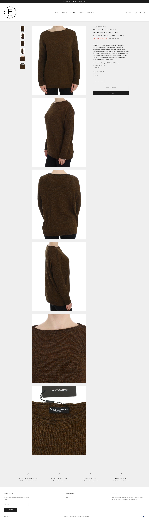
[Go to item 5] (22, 58)
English (128, 12)
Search (67, 497)
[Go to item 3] (22, 44)
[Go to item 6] (22, 66)
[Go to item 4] (22, 51)
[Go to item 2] (22, 36)
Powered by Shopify (82, 516)
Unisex (72, 12)
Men (56, 12)
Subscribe (11, 509)
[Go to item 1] (22, 29)
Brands (81, 12)
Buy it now (111, 93)
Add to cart (111, 87)
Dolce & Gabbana (99, 26)
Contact (91, 12)
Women (64, 12)
